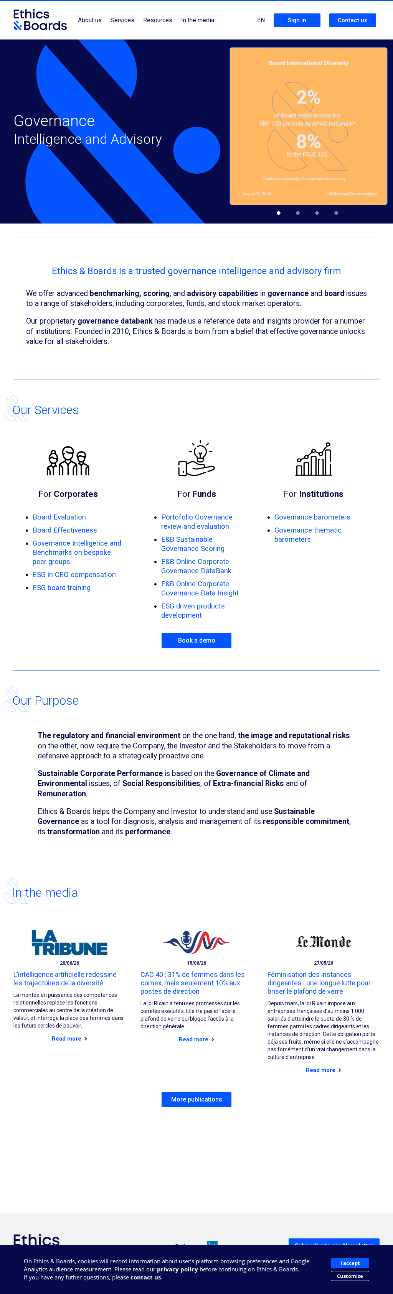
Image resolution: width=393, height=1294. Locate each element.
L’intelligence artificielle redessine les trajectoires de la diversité (65, 978)
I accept (350, 1262)
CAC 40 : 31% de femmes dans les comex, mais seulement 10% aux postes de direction (192, 982)
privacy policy (177, 1269)
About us (90, 20)
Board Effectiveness (65, 530)
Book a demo (196, 640)
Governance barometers (312, 517)
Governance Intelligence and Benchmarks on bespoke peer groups (77, 552)
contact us (145, 1277)
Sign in (297, 20)
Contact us (352, 20)
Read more (67, 1038)
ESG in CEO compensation (74, 575)
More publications (196, 1099)
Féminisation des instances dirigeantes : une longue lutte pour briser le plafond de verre (319, 982)
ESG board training (62, 588)
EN (261, 20)
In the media (197, 20)
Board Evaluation (59, 517)
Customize (350, 1276)
